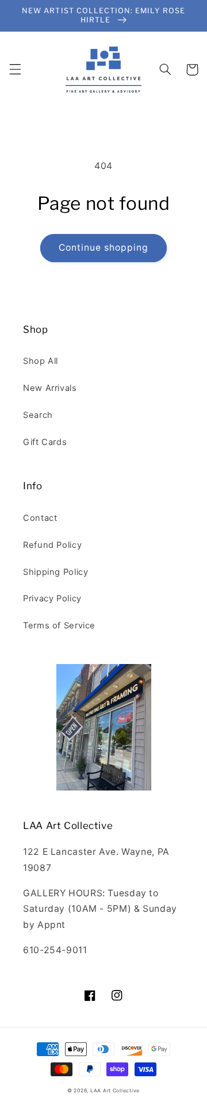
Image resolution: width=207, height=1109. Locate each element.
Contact (40, 518)
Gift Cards (45, 442)
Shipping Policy (55, 572)
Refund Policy (52, 545)
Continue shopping (104, 247)
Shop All (40, 361)
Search (38, 415)
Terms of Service (59, 625)
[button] (15, 69)
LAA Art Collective (115, 1090)
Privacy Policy (52, 598)
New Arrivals (50, 388)
